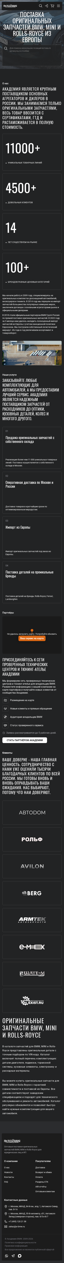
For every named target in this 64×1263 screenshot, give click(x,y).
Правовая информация (16, 1246)
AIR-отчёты (40, 1186)
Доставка (40, 1167)
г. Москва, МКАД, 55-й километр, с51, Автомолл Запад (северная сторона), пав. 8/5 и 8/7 (32, 1215)
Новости (8, 1172)
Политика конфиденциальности (20, 1242)
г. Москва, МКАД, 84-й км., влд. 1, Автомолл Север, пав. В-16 (33, 1208)
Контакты (9, 1177)
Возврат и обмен (43, 1172)
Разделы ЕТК (41, 1182)
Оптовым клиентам (45, 1191)
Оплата (39, 1177)
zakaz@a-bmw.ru (17, 1226)
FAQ (6, 1182)
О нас (7, 1167)
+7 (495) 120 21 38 (17, 1221)
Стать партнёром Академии (25, 740)
